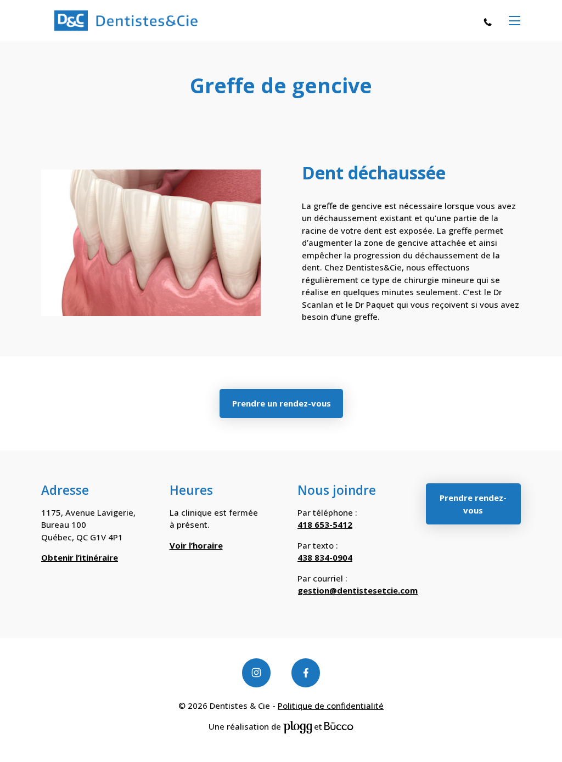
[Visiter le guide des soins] (338, 726)
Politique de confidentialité (331, 705)
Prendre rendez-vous (473, 504)
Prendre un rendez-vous (281, 403)
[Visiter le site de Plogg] (297, 726)
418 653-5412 (490, 21)
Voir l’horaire (196, 545)
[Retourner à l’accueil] (125, 20)
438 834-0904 (324, 557)
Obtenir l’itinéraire (79, 557)
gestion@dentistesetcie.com (357, 590)
